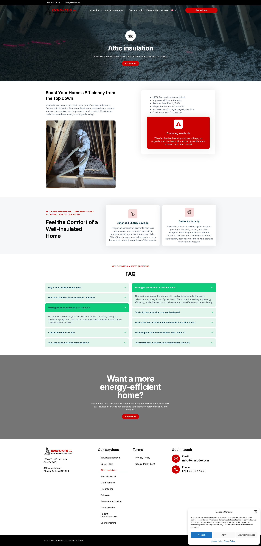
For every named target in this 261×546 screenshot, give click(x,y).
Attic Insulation (108, 470)
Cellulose (105, 495)
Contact (165, 10)
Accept (201, 535)
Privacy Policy (229, 541)
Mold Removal (108, 482)
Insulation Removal (110, 457)
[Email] (176, 459)
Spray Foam (107, 464)
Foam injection (108, 507)
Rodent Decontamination (109, 515)
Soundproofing (136, 10)
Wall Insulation (108, 476)
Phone (186, 467)
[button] (255, 512)
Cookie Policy (217, 541)
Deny (223, 535)
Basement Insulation (111, 501)
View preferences (246, 535)
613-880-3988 (193, 471)
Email (185, 456)
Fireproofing (152, 10)
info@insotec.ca (195, 460)
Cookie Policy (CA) (145, 464)
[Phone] (176, 469)
